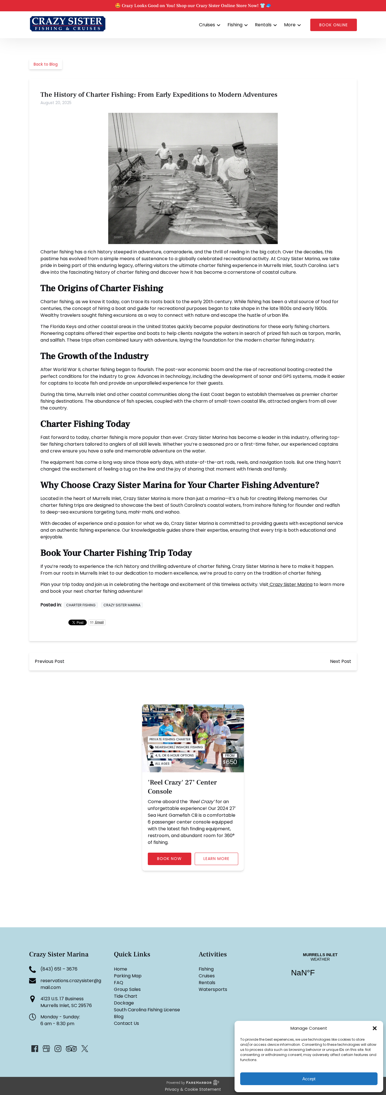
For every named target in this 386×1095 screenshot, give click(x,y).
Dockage (124, 1003)
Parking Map (128, 976)
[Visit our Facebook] (34, 1048)
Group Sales (127, 989)
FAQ (118, 982)
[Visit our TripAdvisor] (71, 1048)
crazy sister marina (121, 605)
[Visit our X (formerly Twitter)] (84, 1048)
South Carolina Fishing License (147, 1009)
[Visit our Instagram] (58, 1048)
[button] (375, 1028)
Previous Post (49, 661)
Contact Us (126, 1023)
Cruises (207, 976)
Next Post (340, 661)
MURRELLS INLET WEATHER (320, 968)
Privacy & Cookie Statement (193, 1089)
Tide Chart (125, 996)
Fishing (206, 969)
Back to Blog (46, 64)
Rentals (207, 982)
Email (99, 622)
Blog (118, 1016)
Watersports (213, 989)
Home (120, 969)
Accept (308, 1078)
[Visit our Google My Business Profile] (46, 1048)
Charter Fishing (81, 605)
